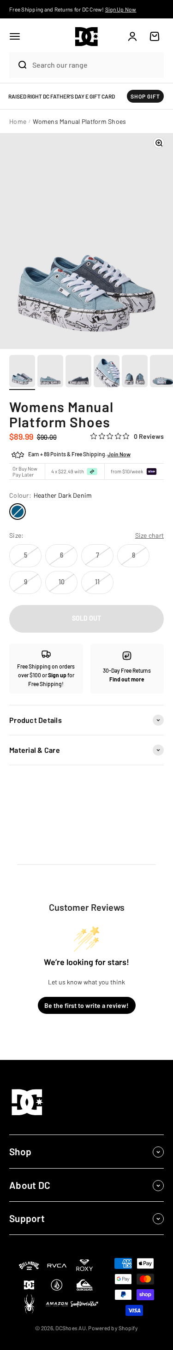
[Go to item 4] (106, 372)
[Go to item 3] (78, 372)
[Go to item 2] (50, 372)
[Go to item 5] (135, 372)
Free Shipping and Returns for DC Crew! (73, 9)
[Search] (18, 65)
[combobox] (95, 64)
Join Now (119, 454)
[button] (15, 36)
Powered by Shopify (113, 1328)
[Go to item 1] (22, 372)
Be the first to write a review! (86, 1005)
